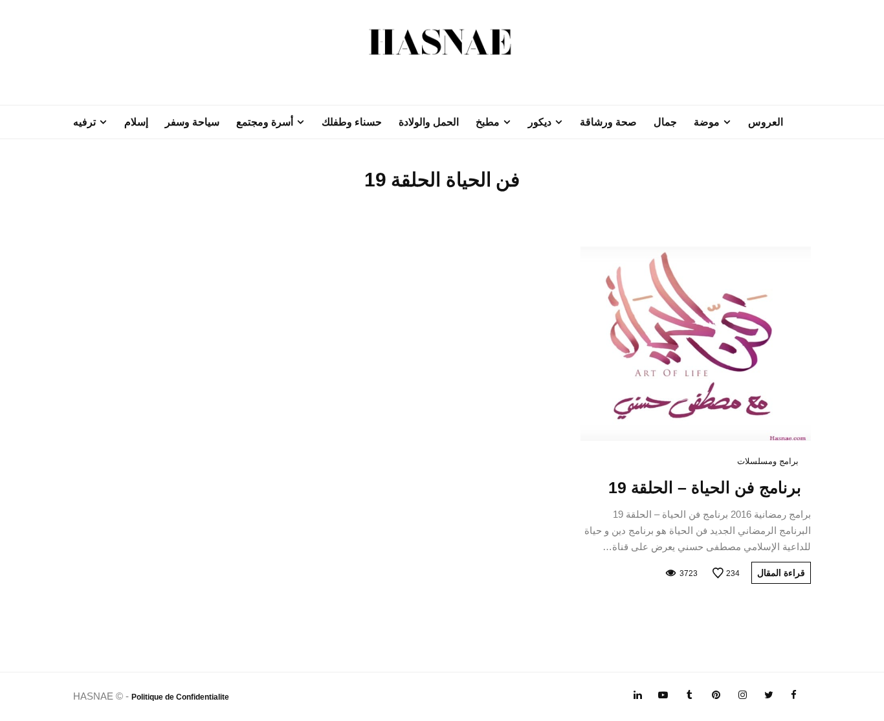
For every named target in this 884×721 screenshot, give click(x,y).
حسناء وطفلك (352, 122)
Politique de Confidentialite (180, 697)
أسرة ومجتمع (264, 122)
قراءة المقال (781, 573)
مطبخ (488, 122)
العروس (765, 122)
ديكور (539, 122)
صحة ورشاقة (608, 122)
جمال (665, 122)
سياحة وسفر (192, 122)
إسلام (136, 122)
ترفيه (84, 122)
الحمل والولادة (429, 122)
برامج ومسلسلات (768, 461)
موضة (707, 122)
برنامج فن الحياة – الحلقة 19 (704, 487)
